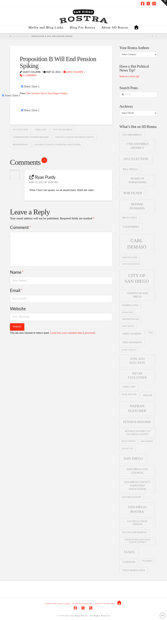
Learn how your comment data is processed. (73, 332)
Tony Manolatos (133, 570)
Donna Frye (127, 312)
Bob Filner (132, 193)
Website (18, 309)
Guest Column (74, 72)
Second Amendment (134, 532)
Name (16, 272)
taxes (129, 552)
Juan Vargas (129, 350)
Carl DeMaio (136, 243)
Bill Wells (130, 169)
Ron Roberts (147, 441)
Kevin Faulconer (137, 375)
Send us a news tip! (129, 76)
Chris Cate (40, 129)
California (131, 226)
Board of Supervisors (137, 180)
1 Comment (29, 75)
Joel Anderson (132, 342)
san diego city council (137, 471)
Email (16, 290)
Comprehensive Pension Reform (31, 137)
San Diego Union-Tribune (137, 522)
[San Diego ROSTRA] (136, 29)
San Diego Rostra (137, 509)
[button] (164, 3)
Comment (20, 227)
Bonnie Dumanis (137, 206)
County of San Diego (137, 295)
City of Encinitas (131, 264)
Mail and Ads (129, 394)
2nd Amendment (132, 135)
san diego (133, 458)
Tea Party (147, 561)
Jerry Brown (128, 326)
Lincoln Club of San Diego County (74, 137)
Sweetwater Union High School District (137, 541)
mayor (147, 395)
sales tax (127, 448)
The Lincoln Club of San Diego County (46, 93)
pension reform (136, 422)
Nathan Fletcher (137, 408)
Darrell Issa (130, 305)
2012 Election (20, 129)
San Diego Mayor (131, 497)
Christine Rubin (129, 257)
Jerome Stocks (130, 319)
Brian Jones (129, 218)
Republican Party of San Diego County (137, 432)
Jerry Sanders (131, 333)
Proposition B (20, 144)
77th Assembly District (137, 145)
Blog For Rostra (83, 604)
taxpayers (128, 562)
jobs (150, 333)
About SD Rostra (105, 604)
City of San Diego (62, 129)
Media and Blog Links (58, 604)
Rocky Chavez (129, 441)
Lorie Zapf (129, 387)
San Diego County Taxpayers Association (57, 144)
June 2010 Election (137, 360)
